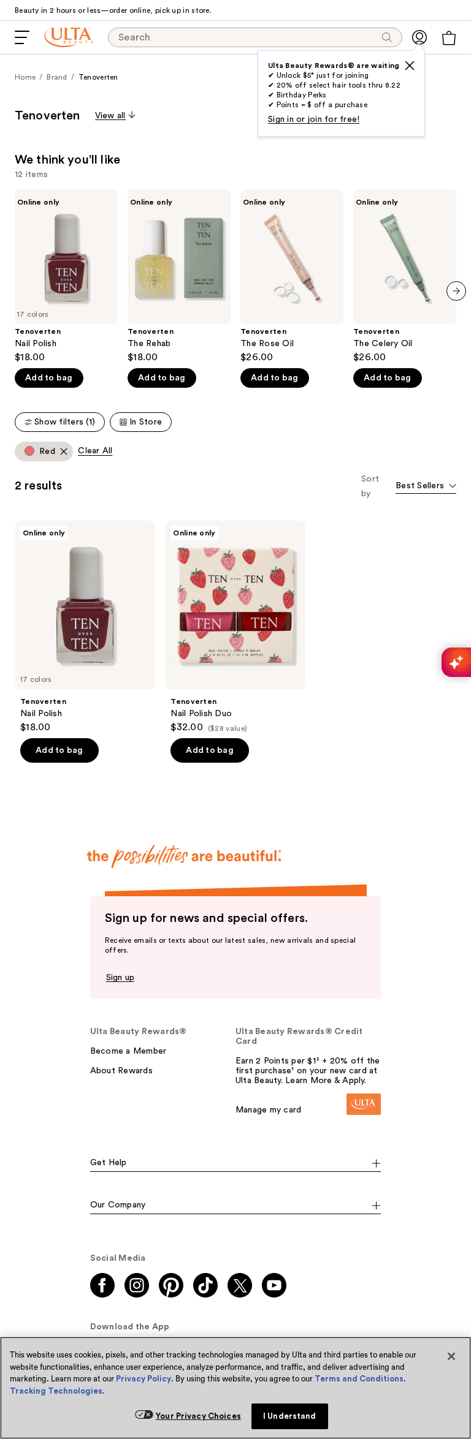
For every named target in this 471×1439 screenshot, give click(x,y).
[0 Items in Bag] (449, 38)
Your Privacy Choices (198, 1416)
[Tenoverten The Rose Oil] (291, 276)
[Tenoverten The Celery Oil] (404, 276)
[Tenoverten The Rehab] (179, 276)
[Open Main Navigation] (22, 37)
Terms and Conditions (359, 1379)
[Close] (451, 1356)
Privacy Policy (143, 1379)
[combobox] (426, 487)
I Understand (289, 1416)
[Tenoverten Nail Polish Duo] (235, 627)
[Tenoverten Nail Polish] (66, 276)
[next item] (456, 291)
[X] (410, 65)
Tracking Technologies (56, 1391)
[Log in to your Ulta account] (419, 37)
